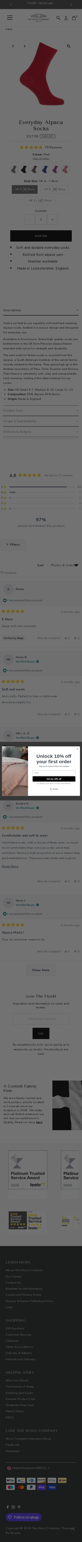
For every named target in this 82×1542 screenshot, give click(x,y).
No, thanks (54, 789)
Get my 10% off (54, 779)
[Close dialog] (77, 748)
